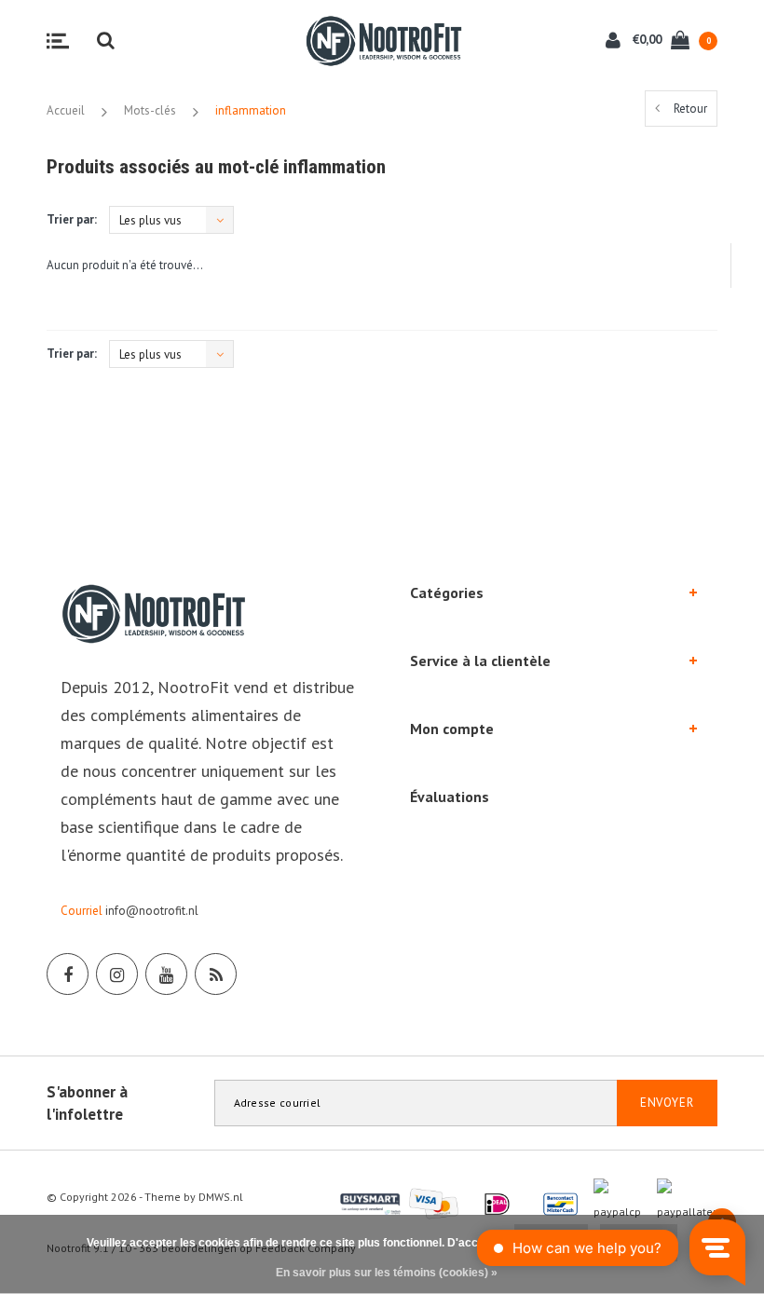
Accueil (66, 110)
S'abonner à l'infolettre (87, 1103)
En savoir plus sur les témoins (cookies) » (387, 1272)
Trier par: (72, 219)
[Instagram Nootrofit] (117, 974)
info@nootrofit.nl (151, 911)
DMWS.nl (220, 1197)
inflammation (250, 110)
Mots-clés (150, 110)
